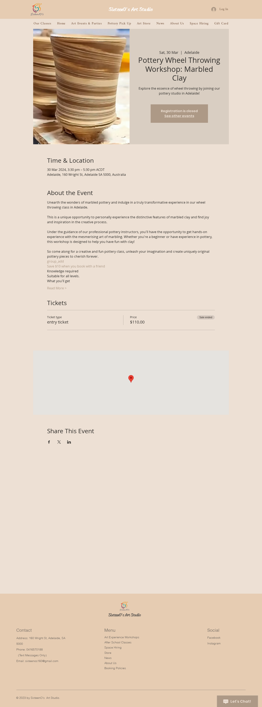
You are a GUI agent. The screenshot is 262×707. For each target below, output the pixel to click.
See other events (179, 116)
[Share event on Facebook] (49, 442)
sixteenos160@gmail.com (41, 661)
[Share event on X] (59, 442)
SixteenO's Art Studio (131, 9)
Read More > (57, 288)
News (108, 658)
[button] (42, 23)
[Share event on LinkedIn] (69, 442)
